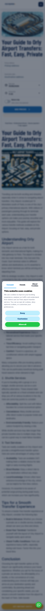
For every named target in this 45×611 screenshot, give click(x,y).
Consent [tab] (10, 285)
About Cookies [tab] (34, 285)
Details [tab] (22, 285)
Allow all (22, 324)
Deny (22, 313)
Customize (22, 319)
